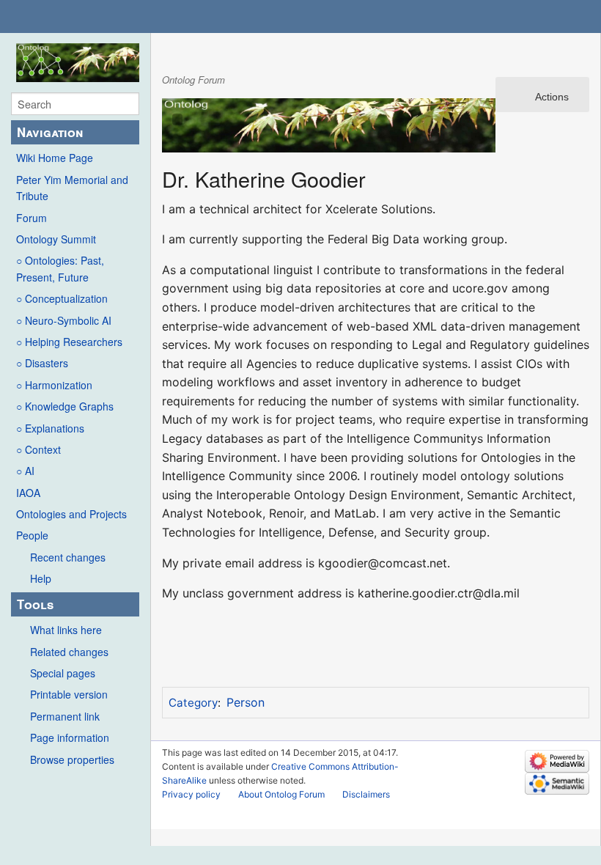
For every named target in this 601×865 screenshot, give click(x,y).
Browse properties (72, 759)
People (32, 535)
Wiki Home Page (54, 157)
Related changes (69, 651)
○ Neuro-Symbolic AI (63, 320)
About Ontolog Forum (281, 794)
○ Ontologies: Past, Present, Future (60, 268)
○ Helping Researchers (69, 341)
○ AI (25, 470)
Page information (69, 737)
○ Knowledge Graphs (65, 406)
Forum (31, 217)
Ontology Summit (56, 239)
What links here (66, 629)
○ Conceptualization (62, 298)
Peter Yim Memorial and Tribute (72, 187)
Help (40, 578)
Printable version (69, 694)
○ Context (38, 449)
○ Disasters (42, 363)
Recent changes (68, 557)
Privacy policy (191, 794)
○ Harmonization (54, 385)
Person (245, 702)
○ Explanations (50, 428)
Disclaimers (366, 794)
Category (193, 703)
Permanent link (65, 716)
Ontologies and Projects (71, 514)
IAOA (28, 492)
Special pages (62, 673)
